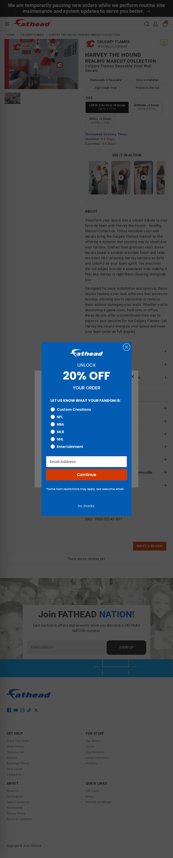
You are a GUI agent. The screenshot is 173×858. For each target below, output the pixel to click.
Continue (86, 474)
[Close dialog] (126, 347)
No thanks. (86, 506)
